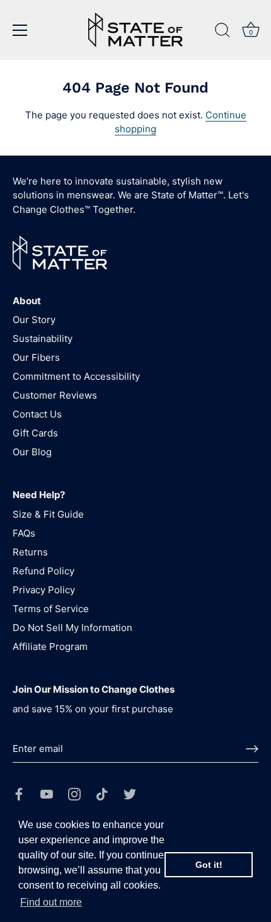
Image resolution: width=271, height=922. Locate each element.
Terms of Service (51, 609)
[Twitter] (130, 793)
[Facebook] (19, 793)
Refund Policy (43, 571)
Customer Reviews (55, 395)
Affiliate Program (50, 646)
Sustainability (42, 338)
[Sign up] (252, 749)
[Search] (222, 32)
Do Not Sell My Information (72, 628)
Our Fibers (36, 357)
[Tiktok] (102, 793)
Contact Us (37, 414)
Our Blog (32, 452)
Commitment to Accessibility (76, 376)
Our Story (34, 320)
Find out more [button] (51, 902)
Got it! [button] (208, 865)
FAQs (24, 533)
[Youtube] (46, 793)
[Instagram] (74, 793)
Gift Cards (35, 433)
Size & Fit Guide (48, 514)
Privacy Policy (44, 590)
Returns (30, 552)
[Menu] (20, 30)
